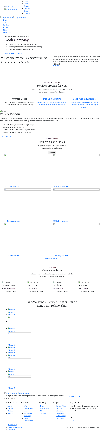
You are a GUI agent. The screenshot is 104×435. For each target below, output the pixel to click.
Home (26, 1)
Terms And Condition (15, 427)
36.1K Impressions (12, 221)
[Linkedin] (73, 417)
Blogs (26, 11)
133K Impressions (12, 255)
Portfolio (27, 8)
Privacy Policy (61, 406)
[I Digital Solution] (13, 17)
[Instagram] (73, 420)
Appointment (44, 408)
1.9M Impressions (60, 255)
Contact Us (27, 13)
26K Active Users (11, 186)
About (10, 406)
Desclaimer (60, 418)
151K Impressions (60, 221)
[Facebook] (73, 415)
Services (26, 6)
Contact (10, 408)
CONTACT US (74, 396)
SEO (25, 411)
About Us (27, 3)
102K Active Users (61, 186)
